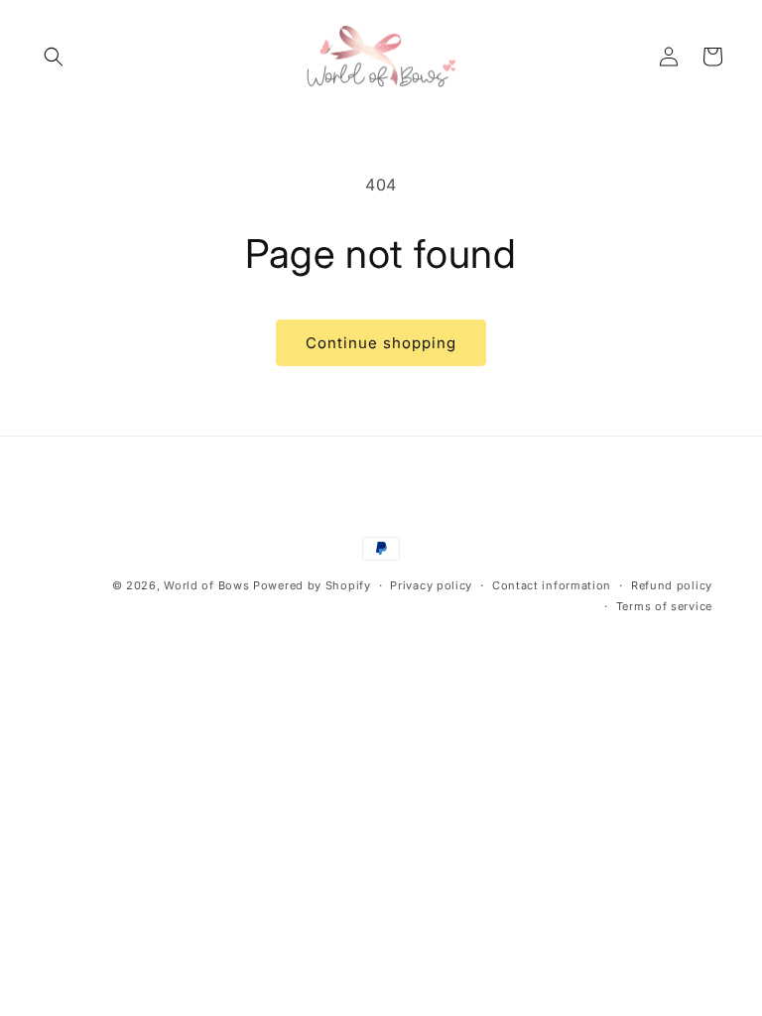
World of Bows (206, 585)
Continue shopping (381, 342)
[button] (53, 56)
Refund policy (671, 585)
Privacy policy (431, 585)
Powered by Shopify (312, 585)
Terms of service (664, 606)
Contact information (551, 585)
